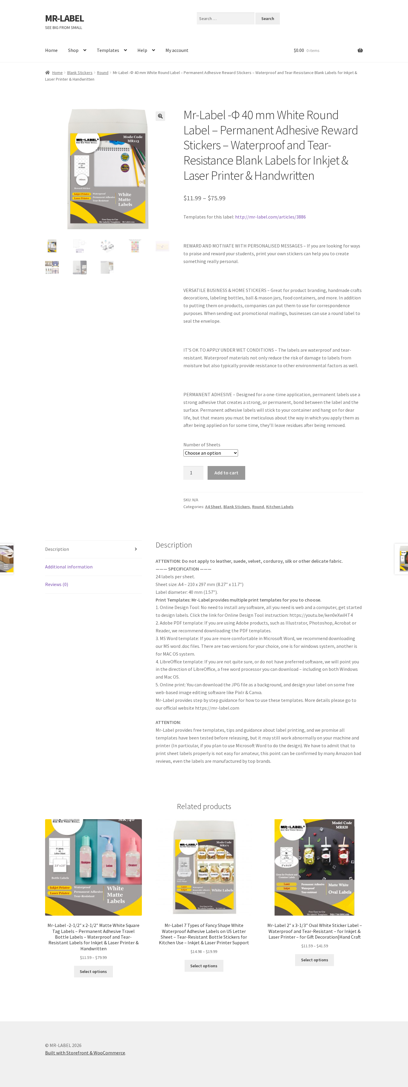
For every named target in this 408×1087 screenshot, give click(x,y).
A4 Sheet (213, 506)
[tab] (93, 549)
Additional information (69, 567)
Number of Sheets (201, 445)
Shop (73, 50)
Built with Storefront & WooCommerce (85, 1053)
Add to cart (226, 473)
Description (57, 549)
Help (142, 50)
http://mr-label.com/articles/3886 (270, 217)
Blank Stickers (80, 72)
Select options (93, 971)
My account (176, 50)
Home (51, 50)
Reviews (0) (56, 584)
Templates (108, 50)
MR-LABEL (64, 18)
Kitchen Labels (280, 506)
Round (102, 72)
